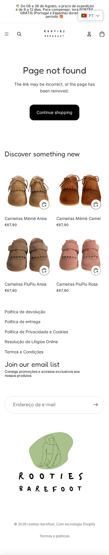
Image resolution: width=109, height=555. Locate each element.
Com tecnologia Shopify (75, 524)
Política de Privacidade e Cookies (36, 331)
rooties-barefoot (40, 524)
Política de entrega (22, 321)
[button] (90, 15)
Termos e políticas (54, 536)
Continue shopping (54, 112)
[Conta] (89, 34)
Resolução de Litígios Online (31, 341)
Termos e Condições (24, 351)
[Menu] (6, 34)
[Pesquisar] (19, 34)
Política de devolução (25, 311)
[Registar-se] (96, 405)
